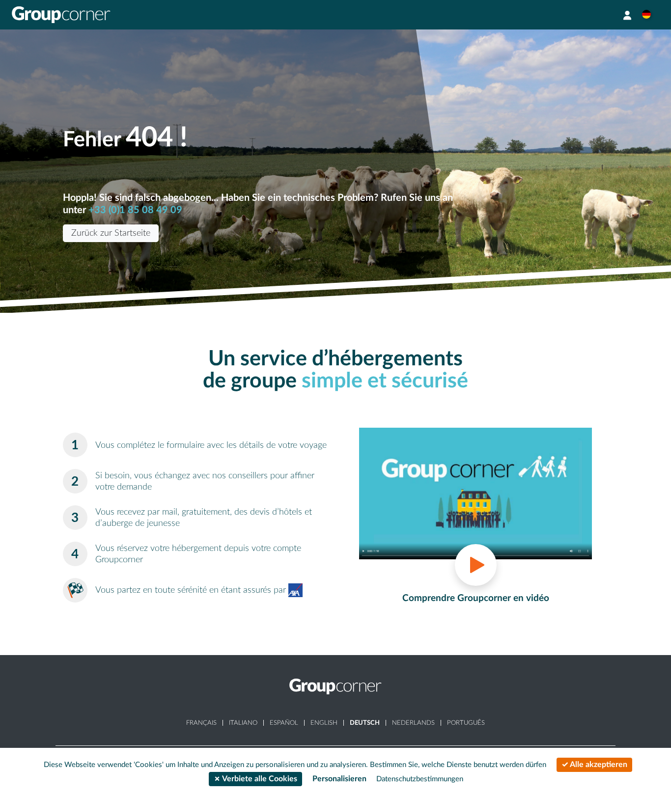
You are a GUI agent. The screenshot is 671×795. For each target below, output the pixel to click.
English (323, 723)
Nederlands (413, 723)
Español (284, 723)
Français (201, 723)
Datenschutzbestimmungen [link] (419, 779)
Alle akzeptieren (597, 764)
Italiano (243, 723)
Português (466, 723)
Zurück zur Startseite (110, 233)
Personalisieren (339, 779)
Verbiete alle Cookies (259, 779)
